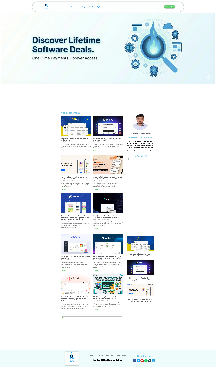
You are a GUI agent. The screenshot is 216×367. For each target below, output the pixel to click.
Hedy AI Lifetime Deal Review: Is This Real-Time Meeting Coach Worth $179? (108, 178)
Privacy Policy (109, 356)
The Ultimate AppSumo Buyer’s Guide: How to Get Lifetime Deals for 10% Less (108, 298)
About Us (92, 356)
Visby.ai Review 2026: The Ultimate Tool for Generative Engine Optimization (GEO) (107, 257)
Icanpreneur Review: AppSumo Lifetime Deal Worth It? (140, 255)
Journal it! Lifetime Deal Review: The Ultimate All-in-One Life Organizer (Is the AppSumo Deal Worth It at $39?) (75, 217)
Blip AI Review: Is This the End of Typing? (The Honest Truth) (140, 279)
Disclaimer (100, 356)
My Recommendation (103, 7)
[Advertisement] (108, 97)
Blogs (84, 7)
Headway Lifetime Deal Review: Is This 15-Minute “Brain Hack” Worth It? (75, 178)
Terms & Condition (121, 356)
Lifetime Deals (74, 7)
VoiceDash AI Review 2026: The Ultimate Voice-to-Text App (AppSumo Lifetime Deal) (75, 298)
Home (65, 7)
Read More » (64, 150)
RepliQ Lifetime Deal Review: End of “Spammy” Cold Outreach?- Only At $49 (106, 217)
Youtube (91, 7)
